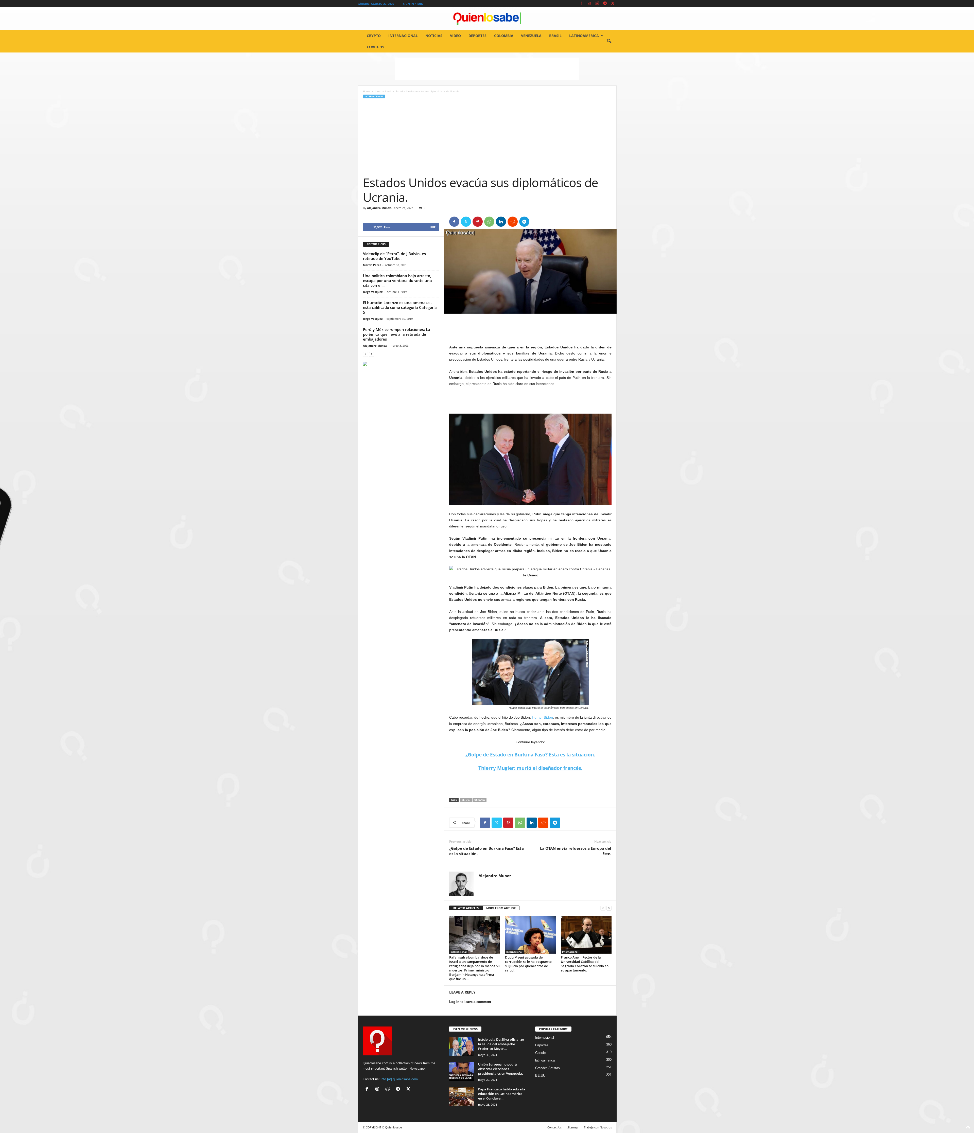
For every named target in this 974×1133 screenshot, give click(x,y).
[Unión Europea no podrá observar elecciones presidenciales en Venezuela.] (461, 1071)
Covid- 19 (375, 46)
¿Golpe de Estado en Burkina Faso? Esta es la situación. (486, 851)
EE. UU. (466, 800)
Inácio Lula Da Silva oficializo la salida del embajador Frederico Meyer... (501, 1044)
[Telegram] (605, 3)
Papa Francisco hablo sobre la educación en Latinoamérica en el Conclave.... (501, 1094)
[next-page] (609, 908)
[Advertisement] (487, 69)
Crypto (374, 35)
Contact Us (554, 1127)
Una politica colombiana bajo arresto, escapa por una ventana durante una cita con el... (397, 280)
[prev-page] (602, 908)
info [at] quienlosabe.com (399, 1079)
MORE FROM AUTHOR (501, 908)
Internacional (403, 35)
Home (366, 91)
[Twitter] (613, 3)
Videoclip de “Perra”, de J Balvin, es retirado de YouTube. (394, 256)
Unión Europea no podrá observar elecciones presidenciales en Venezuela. (500, 1069)
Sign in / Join (413, 4)
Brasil (555, 35)
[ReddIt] (513, 222)
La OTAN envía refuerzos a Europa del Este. (575, 851)
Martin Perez (372, 265)
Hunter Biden (542, 717)
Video (455, 35)
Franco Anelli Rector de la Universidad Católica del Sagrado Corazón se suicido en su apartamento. (584, 963)
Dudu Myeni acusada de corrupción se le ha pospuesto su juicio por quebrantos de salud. (528, 963)
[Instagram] (589, 3)
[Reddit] (597, 3)
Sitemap (572, 1127)
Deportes (477, 35)
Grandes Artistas (547, 1068)
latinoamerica (584, 35)
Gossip (540, 1053)
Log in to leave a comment (470, 1002)
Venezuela (531, 35)
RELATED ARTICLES (466, 908)
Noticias (433, 35)
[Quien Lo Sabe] (487, 18)
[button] (609, 41)
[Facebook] (581, 3)
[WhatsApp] (489, 222)
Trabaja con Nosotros (598, 1127)
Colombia (503, 35)
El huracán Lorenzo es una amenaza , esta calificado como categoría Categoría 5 (400, 307)
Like (433, 227)
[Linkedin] (501, 222)
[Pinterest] (478, 222)
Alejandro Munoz (379, 208)
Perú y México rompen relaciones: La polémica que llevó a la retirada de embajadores (396, 334)
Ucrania (479, 800)
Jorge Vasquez (372, 292)
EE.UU (540, 1075)
